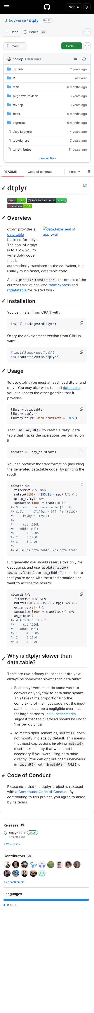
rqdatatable (16, 290)
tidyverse (17, 20)
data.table (15, 234)
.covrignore (21, 140)
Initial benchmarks (61, 714)
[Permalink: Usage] (4, 371)
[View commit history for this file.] (84, 59)
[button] (82, 323)
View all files (47, 158)
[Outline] (88, 171)
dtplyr (34, 20)
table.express (60, 285)
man (16, 87)
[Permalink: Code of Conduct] (4, 775)
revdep (18, 105)
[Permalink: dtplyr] (4, 188)
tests (16, 114)
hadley (18, 59)
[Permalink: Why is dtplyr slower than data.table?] (4, 659)
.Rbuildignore (22, 131)
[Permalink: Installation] (4, 301)
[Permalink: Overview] (4, 218)
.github (18, 69)
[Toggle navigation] (6, 6)
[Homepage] (47, 6)
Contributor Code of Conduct (43, 792)
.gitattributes (22, 149)
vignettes (19, 122)
